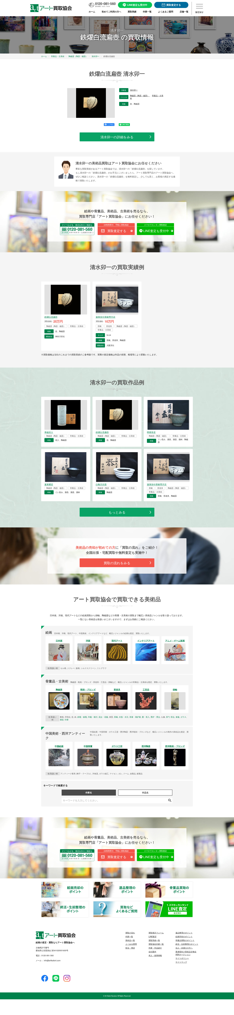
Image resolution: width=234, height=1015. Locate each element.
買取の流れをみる (117, 562)
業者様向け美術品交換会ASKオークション (186, 953)
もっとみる (117, 512)
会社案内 (152, 951)
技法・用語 (130, 947)
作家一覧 (129, 936)
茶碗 (116, 717)
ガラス (183, 717)
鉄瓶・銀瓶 (82, 717)
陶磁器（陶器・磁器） (140, 96)
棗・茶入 (146, 717)
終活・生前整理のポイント (187, 944)
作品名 (145, 792)
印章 (67, 719)
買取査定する (116, 231)
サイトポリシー (182, 958)
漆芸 (62, 719)
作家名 (88, 792)
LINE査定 (153, 936)
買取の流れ (130, 932)
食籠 (177, 717)
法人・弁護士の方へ (184, 947)
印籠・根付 (93, 717)
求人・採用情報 (155, 955)
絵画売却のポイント (184, 936)
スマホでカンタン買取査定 (155, 224)
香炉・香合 (155, 717)
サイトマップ (181, 962)
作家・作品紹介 (155, 947)
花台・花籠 (103, 717)
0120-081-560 (47, 955)
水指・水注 (123, 717)
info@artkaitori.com (52, 960)
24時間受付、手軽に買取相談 (116, 224)
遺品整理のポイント (184, 932)
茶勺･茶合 (170, 717)
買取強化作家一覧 (156, 944)
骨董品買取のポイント (185, 940)
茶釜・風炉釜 (135, 717)
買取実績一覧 (154, 940)
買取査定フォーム (156, 932)
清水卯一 (134, 90)
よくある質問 (131, 944)
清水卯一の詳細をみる (117, 136)
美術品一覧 (130, 940)
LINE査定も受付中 (156, 231)
